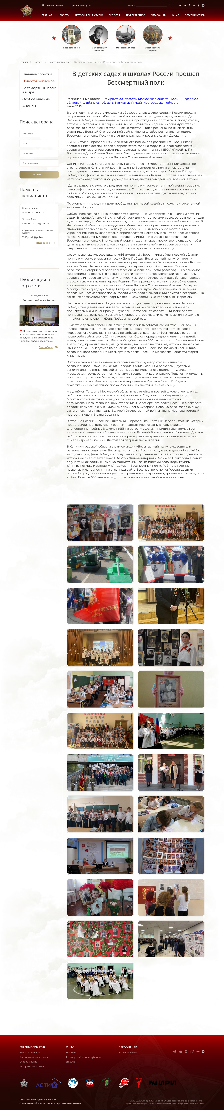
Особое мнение (28, 1061)
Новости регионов (59, 62)
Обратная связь (194, 15)
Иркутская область (122, 99)
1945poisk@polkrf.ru (34, 237)
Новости (63, 15)
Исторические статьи (89, 15)
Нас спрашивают (128, 1052)
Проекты (114, 15)
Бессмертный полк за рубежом (83, 1057)
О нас (70, 1047)
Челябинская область (97, 102)
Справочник (158, 15)
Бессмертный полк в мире (34, 1057)
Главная (47, 15)
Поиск (131, 5)
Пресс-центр (128, 1047)
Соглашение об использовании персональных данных (50, 1103)
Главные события (33, 1047)
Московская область (153, 99)
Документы (72, 1061)
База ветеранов (135, 15)
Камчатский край (128, 102)
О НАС (175, 15)
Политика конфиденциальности (38, 1099)
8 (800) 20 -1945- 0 (32, 212)
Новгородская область (160, 102)
